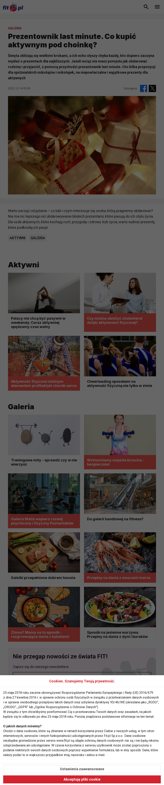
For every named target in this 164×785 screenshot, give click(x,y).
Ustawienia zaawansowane (82, 769)
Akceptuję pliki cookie (82, 779)
